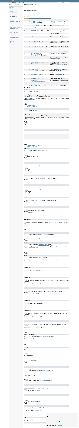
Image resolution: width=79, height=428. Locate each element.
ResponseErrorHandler (40, 257)
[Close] (76, 415)
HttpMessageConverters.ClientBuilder (37, 37)
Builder (23, 2)
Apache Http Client (41, 326)
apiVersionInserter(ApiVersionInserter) (15, 21)
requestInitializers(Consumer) (14, 32)
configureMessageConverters (35, 36)
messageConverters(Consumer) (14, 37)
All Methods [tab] (26, 18)
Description (11, 6)
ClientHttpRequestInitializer (36, 79)
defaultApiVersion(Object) (13, 20)
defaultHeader (33, 46)
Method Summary (11, 7)
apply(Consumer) (12, 41)
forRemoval (29, 350)
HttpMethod (43, 30)
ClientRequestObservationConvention (37, 70)
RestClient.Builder (27, 21)
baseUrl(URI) (12, 11)
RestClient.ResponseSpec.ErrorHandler (37, 55)
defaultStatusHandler (34, 53)
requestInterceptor (34, 80)
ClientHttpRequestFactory (40, 74)
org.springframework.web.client (13, 2)
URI (34, 28)
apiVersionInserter (34, 21)
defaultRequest (33, 51)
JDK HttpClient (65, 326)
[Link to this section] (30, 87)
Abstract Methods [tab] (40, 18)
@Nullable (38, 21)
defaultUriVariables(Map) (13, 12)
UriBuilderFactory (40, 85)
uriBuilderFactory (34, 85)
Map (37, 131)
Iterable (38, 62)
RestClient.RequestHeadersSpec (44, 51)
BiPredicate (37, 30)
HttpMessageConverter (43, 62)
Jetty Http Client (47, 326)
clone (32, 35)
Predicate (39, 53)
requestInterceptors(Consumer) (14, 28)
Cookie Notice (59, 425)
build (32, 33)
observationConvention (34, 69)
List (41, 78)
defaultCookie (33, 41)
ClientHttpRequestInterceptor (36, 81)
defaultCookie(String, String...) (14, 17)
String (35, 27)
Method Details (11, 8)
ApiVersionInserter (34, 22)
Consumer (34, 25)
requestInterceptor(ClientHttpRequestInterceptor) (16, 27)
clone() (11, 42)
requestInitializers (34, 78)
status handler (58, 53)
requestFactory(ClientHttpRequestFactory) (15, 33)
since (29, 349)
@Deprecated (26, 349)
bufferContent (33, 30)
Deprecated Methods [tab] (47, 18)
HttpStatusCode (33, 54)
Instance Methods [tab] (32, 18)
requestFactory (33, 74)
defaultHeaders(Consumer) (13, 16)
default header (63, 48)
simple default (39, 327)
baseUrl (32, 27)
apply (32, 25)
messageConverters (34, 62)
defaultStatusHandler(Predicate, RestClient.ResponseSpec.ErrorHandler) (15, 24)
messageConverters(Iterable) (14, 36)
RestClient (19, 2)
